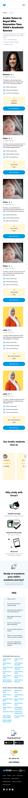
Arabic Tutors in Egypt (7, 660)
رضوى (5, 329)
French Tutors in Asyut (7, 695)
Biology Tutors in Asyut (19, 700)
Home (5, 13)
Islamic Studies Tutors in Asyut (7, 716)
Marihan (6, 74)
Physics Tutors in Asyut (19, 695)
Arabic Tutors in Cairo (18, 660)
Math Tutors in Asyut (18, 691)
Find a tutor (20, 775)
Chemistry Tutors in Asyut (8, 700)
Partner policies (7, 785)
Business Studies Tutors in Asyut (7, 721)
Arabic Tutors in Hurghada (18, 668)
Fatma (5, 138)
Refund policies (7, 782)
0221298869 (14, 762)
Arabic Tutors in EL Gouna (8, 668)
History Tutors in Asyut (7, 704)
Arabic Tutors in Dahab (18, 672)
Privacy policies (15, 778)
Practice (9, 775)
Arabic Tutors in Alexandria (18, 664)
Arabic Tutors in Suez (7, 672)
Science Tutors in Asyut (7, 708)
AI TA (14, 775)
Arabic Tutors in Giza (7, 664)
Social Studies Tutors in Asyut (18, 708)
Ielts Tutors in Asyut (8, 712)
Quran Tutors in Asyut (18, 704)
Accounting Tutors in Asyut (19, 716)
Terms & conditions (16, 782)
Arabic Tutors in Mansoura (18, 681)
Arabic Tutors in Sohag (7, 676)
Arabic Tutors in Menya (18, 676)
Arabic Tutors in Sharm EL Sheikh (7, 681)
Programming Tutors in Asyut (18, 712)
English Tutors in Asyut (7, 691)
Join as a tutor (6, 778)
